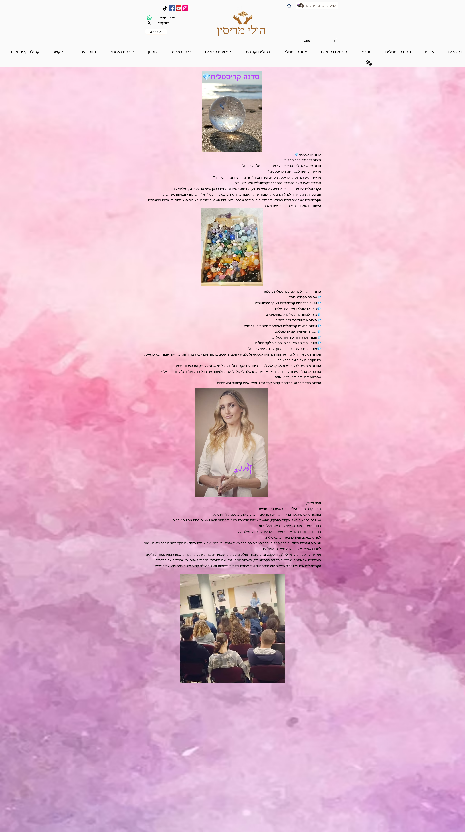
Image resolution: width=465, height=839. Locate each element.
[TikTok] (165, 8)
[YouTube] (178, 8)
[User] (149, 23)
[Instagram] (185, 8)
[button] (298, 5)
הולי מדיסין (241, 30)
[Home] (289, 6)
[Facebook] (172, 8)
